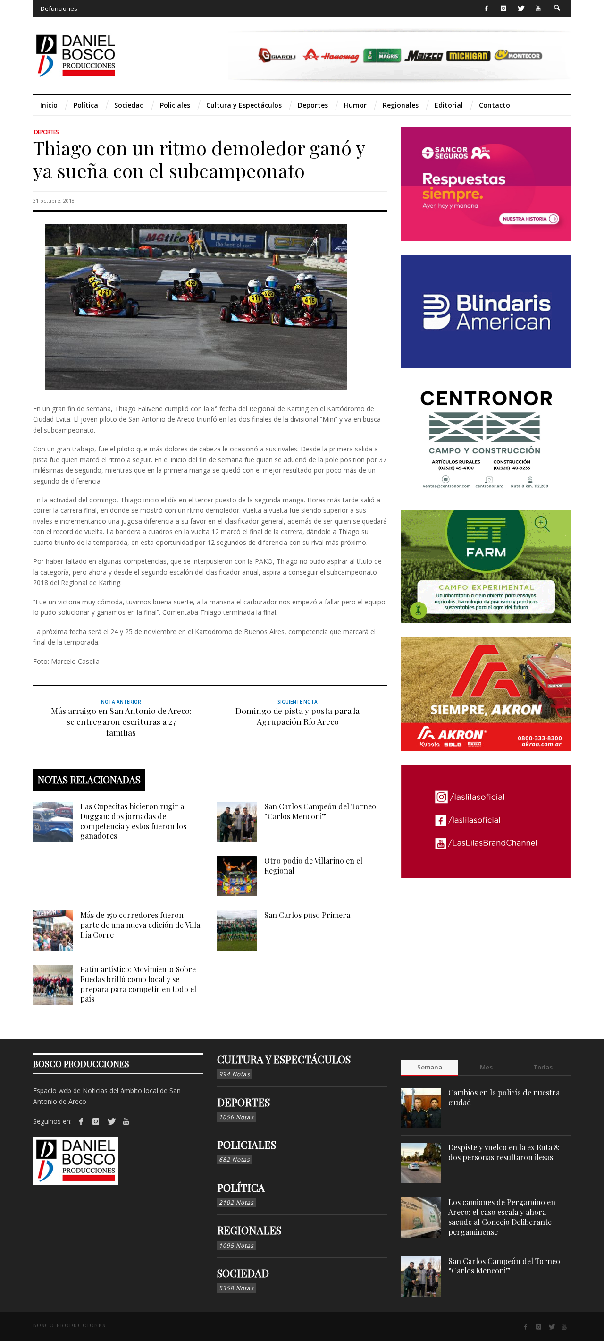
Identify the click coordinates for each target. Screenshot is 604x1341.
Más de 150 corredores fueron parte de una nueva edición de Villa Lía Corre (140, 925)
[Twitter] (520, 8)
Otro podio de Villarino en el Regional (313, 865)
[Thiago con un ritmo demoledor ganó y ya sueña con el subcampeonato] (196, 306)
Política (241, 1187)
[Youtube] (538, 8)
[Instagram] (503, 8)
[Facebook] (486, 8)
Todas (543, 1067)
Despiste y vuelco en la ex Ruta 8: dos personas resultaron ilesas (504, 1152)
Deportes (46, 132)
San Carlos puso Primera (307, 915)
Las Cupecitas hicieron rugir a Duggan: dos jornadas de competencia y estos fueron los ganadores (133, 820)
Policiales (246, 1144)
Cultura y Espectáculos (284, 1059)
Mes (486, 1067)
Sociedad (243, 1273)
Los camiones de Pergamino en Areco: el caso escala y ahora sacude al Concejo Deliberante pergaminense (501, 1216)
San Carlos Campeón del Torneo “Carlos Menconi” (320, 811)
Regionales (249, 1230)
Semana (429, 1067)
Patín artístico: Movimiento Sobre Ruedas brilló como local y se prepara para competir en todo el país (138, 983)
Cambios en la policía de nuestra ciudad (504, 1097)
